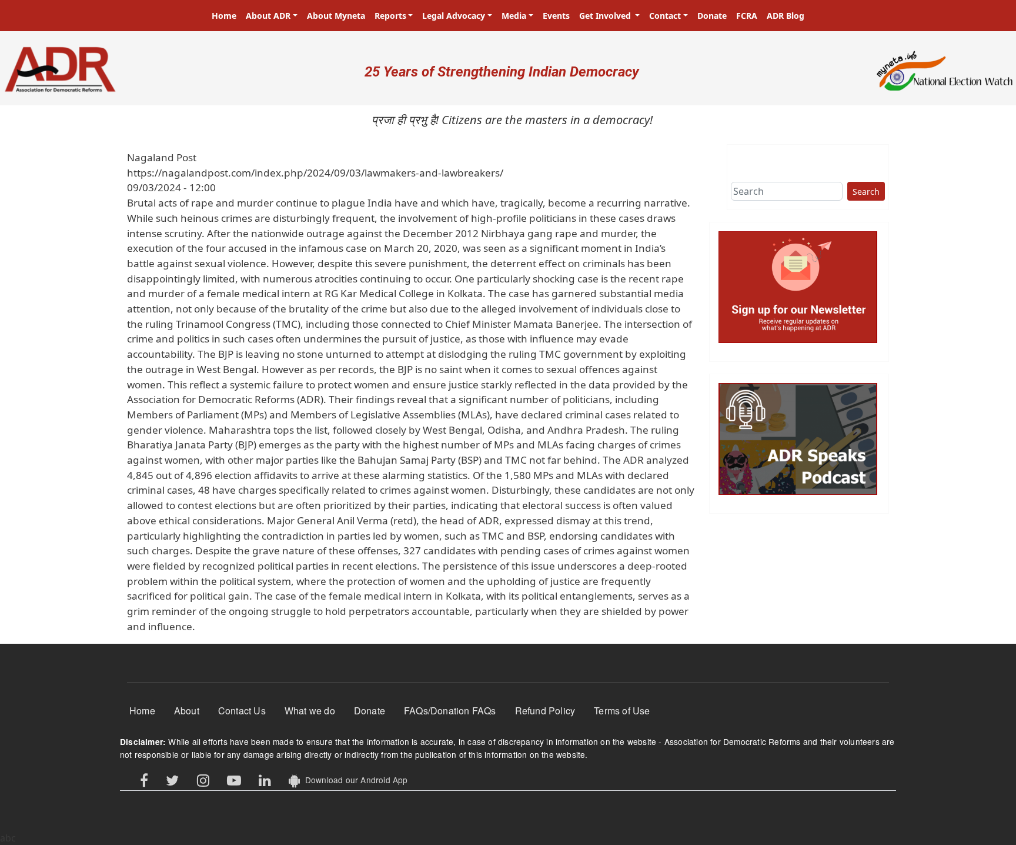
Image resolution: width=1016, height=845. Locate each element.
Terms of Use (622, 710)
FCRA (746, 15)
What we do (310, 710)
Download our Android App (353, 780)
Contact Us (242, 710)
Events (556, 15)
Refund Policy (545, 710)
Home (224, 15)
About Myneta (336, 15)
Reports (390, 15)
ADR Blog (785, 15)
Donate (712, 15)
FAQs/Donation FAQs (450, 710)
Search (866, 191)
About (186, 710)
